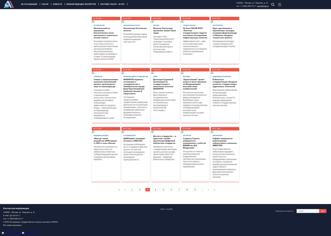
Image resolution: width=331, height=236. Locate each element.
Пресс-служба (166, 209)
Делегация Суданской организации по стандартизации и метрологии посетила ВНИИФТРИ (163, 84)
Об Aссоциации (29, 4)
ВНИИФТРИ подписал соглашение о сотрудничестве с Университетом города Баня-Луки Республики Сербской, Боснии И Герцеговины (134, 86)
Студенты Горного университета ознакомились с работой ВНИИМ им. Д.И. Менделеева (194, 143)
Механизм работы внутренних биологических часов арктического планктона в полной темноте (106, 33)
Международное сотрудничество (135, 76)
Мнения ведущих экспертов (81, 4)
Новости (57, 4)
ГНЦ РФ (45, 4)
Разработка (98, 76)
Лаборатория (217, 135)
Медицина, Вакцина (101, 135)
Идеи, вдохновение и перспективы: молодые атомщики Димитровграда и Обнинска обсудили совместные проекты (225, 33)
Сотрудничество (129, 135)
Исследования (99, 25)
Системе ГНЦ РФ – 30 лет (112, 4)
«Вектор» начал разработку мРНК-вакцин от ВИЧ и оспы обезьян (105, 140)
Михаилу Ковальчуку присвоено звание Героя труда (164, 30)
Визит (155, 76)
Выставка (186, 76)
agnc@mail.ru (263, 6)
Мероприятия (218, 25)
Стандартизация (189, 25)
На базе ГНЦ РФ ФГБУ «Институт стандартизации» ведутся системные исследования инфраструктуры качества (195, 33)
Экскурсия (187, 135)
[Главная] (11, 7)
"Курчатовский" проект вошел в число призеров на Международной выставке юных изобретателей (194, 84)
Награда (156, 25)
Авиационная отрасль (131, 25)
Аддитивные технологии (222, 76)
